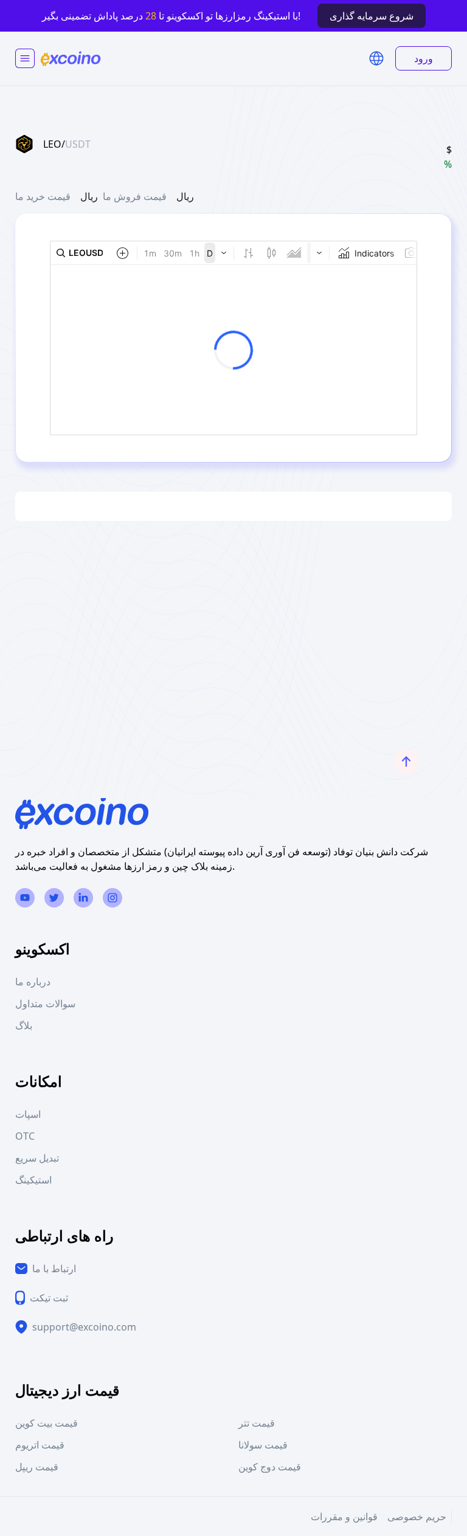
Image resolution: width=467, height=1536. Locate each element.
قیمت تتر (256, 1423)
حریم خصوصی (416, 1516)
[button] (376, 58)
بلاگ (23, 1025)
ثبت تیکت (49, 1297)
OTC (25, 1136)
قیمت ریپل (36, 1466)
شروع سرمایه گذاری (371, 15)
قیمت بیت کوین (46, 1423)
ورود (423, 58)
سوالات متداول (45, 1003)
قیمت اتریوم (39, 1445)
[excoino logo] (71, 58)
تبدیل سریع (37, 1158)
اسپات (28, 1114)
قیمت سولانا (263, 1445)
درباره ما (32, 981)
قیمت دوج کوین (269, 1466)
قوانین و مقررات (344, 1516)
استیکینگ (33, 1179)
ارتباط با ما (54, 1268)
